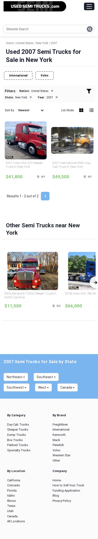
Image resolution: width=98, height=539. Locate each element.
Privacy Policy (62, 501)
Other (56, 460)
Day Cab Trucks (18, 424)
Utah (10, 511)
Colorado (13, 485)
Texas (11, 506)
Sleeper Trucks (17, 429)
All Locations (16, 521)
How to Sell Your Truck (68, 485)
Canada (12, 516)
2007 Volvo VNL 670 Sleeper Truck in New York (24, 164)
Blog (56, 495)
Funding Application (66, 490)
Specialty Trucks (18, 450)
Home (57, 480)
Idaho (11, 495)
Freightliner (60, 424)
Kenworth (59, 435)
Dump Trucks (16, 435)
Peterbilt (58, 445)
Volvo (45, 75)
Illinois (11, 501)
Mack (56, 440)
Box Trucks (15, 440)
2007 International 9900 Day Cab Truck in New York (71, 164)
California (13, 480)
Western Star (61, 455)
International (18, 75)
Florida (12, 490)
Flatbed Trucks (17, 445)
